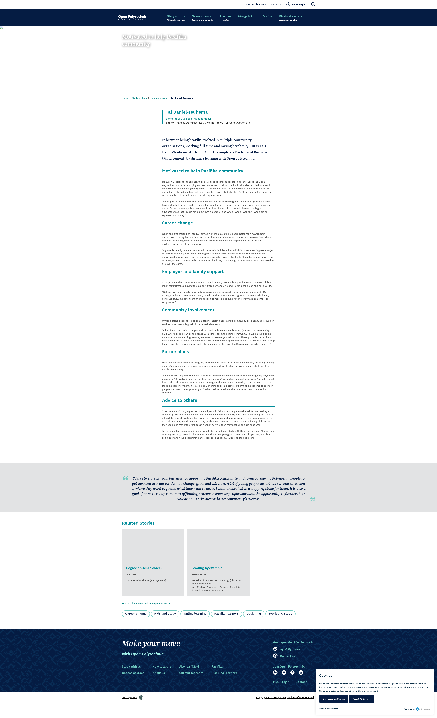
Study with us (139, 97)
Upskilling (253, 613)
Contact (276, 4)
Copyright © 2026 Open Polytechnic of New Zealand (285, 697)
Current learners (256, 4)
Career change (135, 613)
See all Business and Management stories (148, 603)
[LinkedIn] (275, 672)
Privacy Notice (129, 697)
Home (125, 97)
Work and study (280, 613)
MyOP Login (299, 4)
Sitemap (301, 681)
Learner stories (158, 97)
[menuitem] (176, 18)
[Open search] (313, 4)
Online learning (195, 613)
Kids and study (165, 613)
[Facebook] (292, 672)
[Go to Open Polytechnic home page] (132, 17)
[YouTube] (284, 672)
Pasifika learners (226, 613)
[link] (141, 697)
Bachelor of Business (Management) (188, 118)
